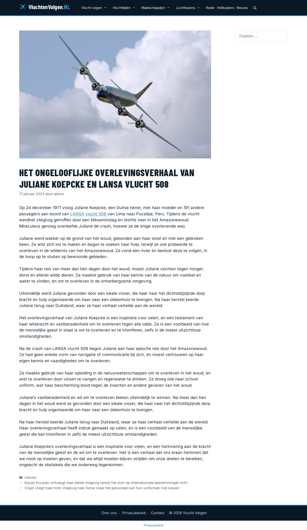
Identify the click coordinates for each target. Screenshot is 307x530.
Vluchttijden (121, 8)
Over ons (109, 513)
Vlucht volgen (91, 8)
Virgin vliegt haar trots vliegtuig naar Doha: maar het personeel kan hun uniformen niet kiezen (101, 488)
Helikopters (225, 8)
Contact (157, 513)
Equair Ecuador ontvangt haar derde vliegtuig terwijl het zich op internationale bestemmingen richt (106, 483)
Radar (210, 8)
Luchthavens (185, 8)
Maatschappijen (153, 8)
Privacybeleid (134, 513)
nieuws (30, 477)
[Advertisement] (261, 77)
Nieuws (242, 8)
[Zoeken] (255, 7)
